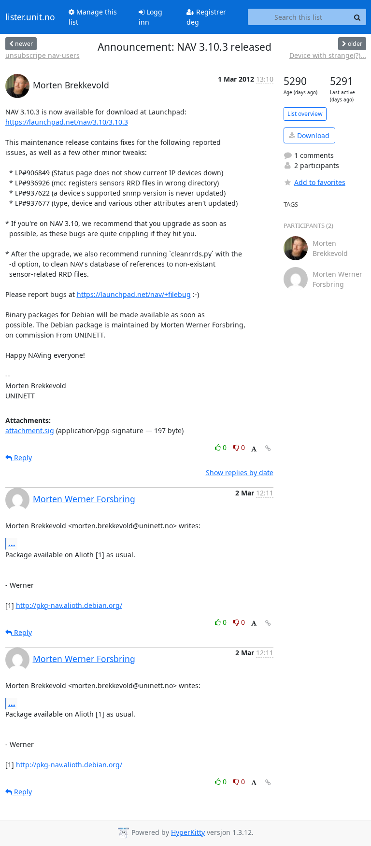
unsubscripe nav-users (42, 55)
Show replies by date (239, 472)
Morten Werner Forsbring (84, 499)
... (11, 543)
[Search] (357, 17)
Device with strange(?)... (327, 55)
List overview (305, 114)
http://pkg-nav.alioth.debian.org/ (69, 605)
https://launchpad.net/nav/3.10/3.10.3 (66, 122)
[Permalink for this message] (268, 448)
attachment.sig (29, 430)
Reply (22, 457)
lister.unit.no (30, 17)
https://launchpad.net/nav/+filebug (134, 294)
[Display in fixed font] (253, 448)
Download (312, 135)
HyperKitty (188, 832)
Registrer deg (206, 17)
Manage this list (93, 17)
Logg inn (150, 17)
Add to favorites (319, 182)
